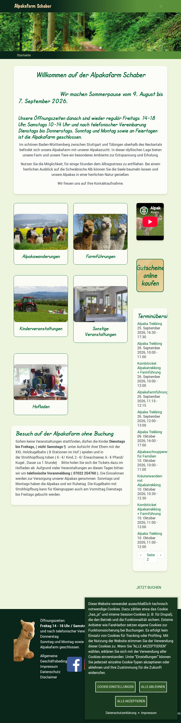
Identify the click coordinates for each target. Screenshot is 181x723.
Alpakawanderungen (41, 256)
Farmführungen (100, 256)
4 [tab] (100, 48)
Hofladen (40, 406)
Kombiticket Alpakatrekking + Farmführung (149, 368)
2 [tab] (87, 48)
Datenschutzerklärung (121, 713)
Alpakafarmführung (152, 392)
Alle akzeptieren (131, 701)
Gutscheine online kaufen (150, 275)
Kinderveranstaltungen (40, 328)
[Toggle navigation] (161, 6)
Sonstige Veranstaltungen (100, 331)
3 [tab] (94, 48)
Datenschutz (50, 671)
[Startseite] (33, 6)
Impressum (148, 713)
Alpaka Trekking (149, 323)
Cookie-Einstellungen (115, 687)
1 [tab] (80, 48)
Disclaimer (48, 677)
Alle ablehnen (153, 687)
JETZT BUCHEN (148, 587)
